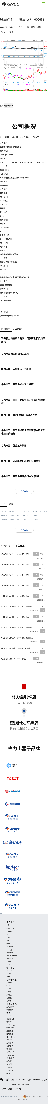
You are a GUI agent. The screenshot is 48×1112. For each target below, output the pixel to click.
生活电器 (9, 931)
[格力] (11, 4)
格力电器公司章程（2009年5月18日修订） (18, 637)
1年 (11, 105)
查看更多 (24, 491)
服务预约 (9, 1040)
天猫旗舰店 (9, 1031)
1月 (8, 105)
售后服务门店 (10, 1019)
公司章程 (5, 545)
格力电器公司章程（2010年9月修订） (16, 617)
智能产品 (9, 943)
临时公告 (5, 329)
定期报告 (17, 329)
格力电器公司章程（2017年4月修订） (16, 564)
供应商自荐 (9, 1046)
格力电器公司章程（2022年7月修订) (15, 554)
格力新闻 (9, 970)
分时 (2, 105)
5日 (5, 105)
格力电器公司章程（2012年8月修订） (16, 596)
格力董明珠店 (10, 1028)
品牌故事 (9, 1061)
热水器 (8, 940)
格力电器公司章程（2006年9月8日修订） (17, 648)
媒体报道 (9, 977)
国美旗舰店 (9, 1034)
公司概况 (9, 992)
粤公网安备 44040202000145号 (35, 1097)
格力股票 (9, 989)
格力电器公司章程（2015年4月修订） (16, 575)
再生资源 (9, 1049)
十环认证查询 (10, 1055)
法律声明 (18, 1089)
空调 (7, 925)
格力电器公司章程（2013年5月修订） (16, 585)
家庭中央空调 (10, 928)
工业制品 (9, 962)
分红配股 (9, 995)
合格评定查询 (10, 1052)
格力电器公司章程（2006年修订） (15, 658)
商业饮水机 (9, 958)
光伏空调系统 (10, 1007)
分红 (3, 504)
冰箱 (7, 934)
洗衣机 (8, 937)
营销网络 (9, 1022)
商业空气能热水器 (11, 955)
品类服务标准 (10, 1043)
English (3, 1089)
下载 (41, 554)
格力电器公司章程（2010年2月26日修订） (18, 627)
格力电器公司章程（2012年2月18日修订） (18, 606)
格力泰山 (9, 965)
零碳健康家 (9, 946)
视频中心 (9, 1067)
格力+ (8, 1073)
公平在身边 (19, 545)
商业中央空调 (10, 952)
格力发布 (9, 974)
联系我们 (10, 1089)
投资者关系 (9, 1070)
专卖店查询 (9, 1016)
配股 (10, 504)
